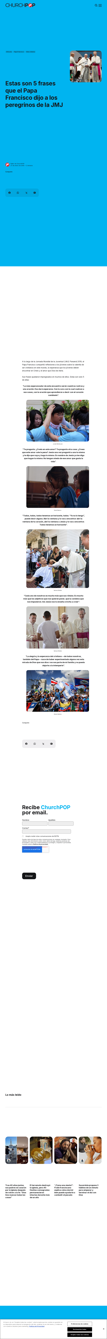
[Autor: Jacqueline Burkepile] (57, 1160)
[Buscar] (96, 5)
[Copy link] (34, 193)
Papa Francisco (19, 52)
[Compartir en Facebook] (9, 193)
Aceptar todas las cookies (80, 1334)
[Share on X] (26, 193)
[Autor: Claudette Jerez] (33, 1160)
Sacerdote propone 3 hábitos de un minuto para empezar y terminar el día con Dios (88, 1190)
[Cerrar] (103, 1329)
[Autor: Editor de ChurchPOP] (7, 165)
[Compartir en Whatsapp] (18, 193)
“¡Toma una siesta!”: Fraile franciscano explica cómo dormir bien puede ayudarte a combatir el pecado (64, 1190)
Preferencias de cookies (79, 1324)
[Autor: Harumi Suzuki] (8, 1160)
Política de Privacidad (36, 1326)
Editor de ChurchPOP (17, 163)
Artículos (9, 52)
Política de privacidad (40, 844)
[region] (53, 1329)
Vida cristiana (30, 52)
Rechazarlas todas (79, 1329)
